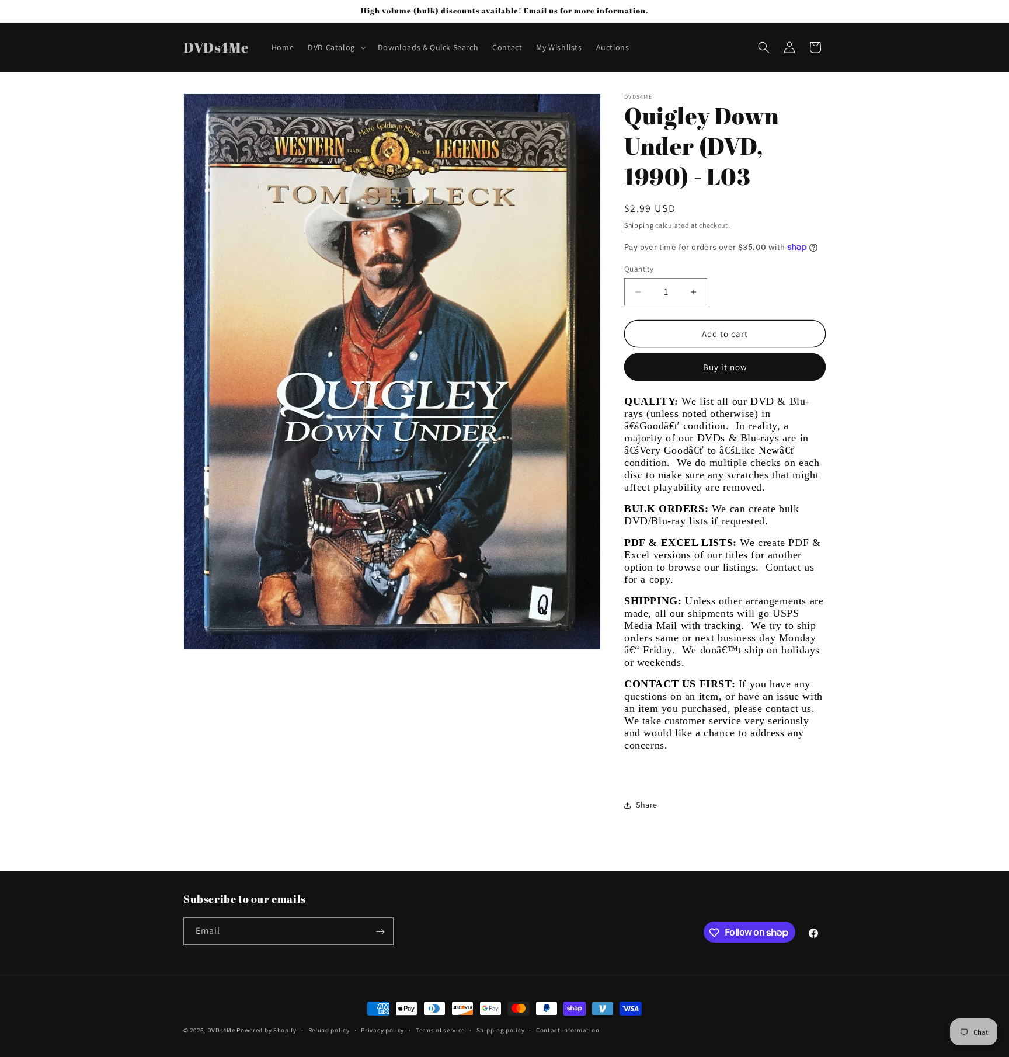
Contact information (567, 1029)
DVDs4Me (221, 1030)
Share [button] (646, 804)
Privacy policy (382, 1029)
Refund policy (329, 1029)
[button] (336, 47)
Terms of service (440, 1029)
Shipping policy (500, 1029)
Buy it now (725, 367)
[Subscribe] (380, 931)
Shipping (639, 225)
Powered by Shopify (266, 1030)
